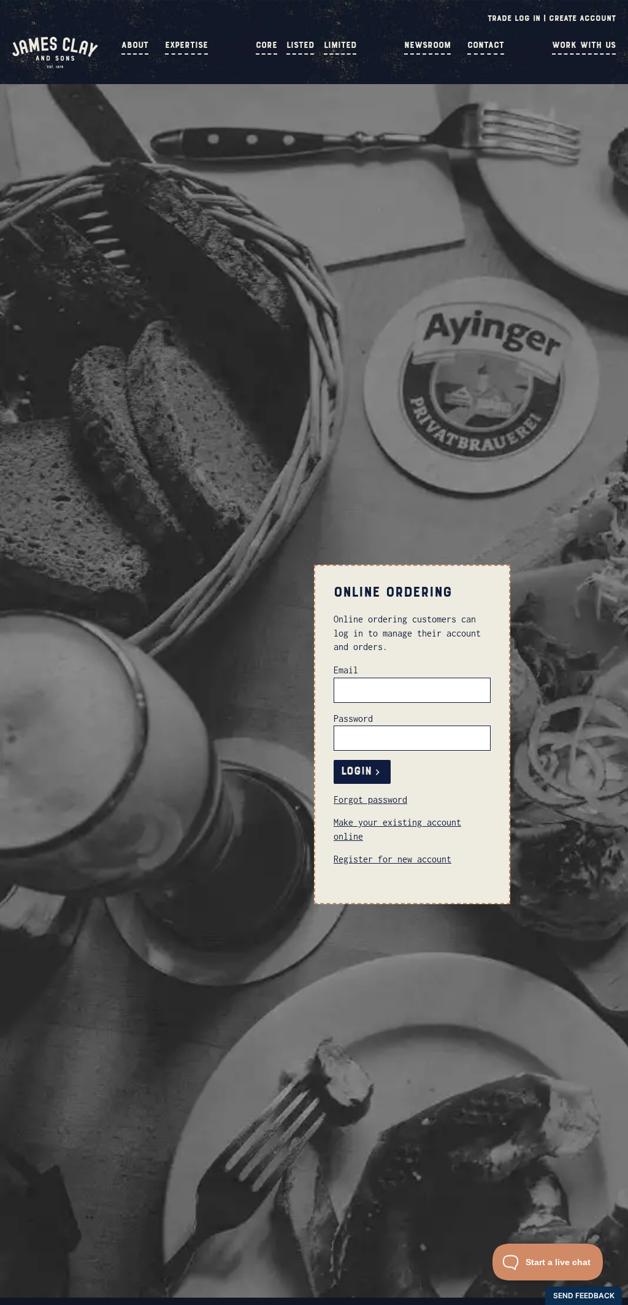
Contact (485, 45)
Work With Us (584, 45)
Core (266, 45)
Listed (300, 45)
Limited (340, 45)
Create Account (582, 18)
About (134, 45)
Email (346, 670)
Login (356, 771)
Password (353, 718)
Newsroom (427, 45)
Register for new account (392, 859)
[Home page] (55, 65)
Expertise (186, 45)
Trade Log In (514, 18)
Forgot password (370, 799)
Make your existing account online (397, 829)
